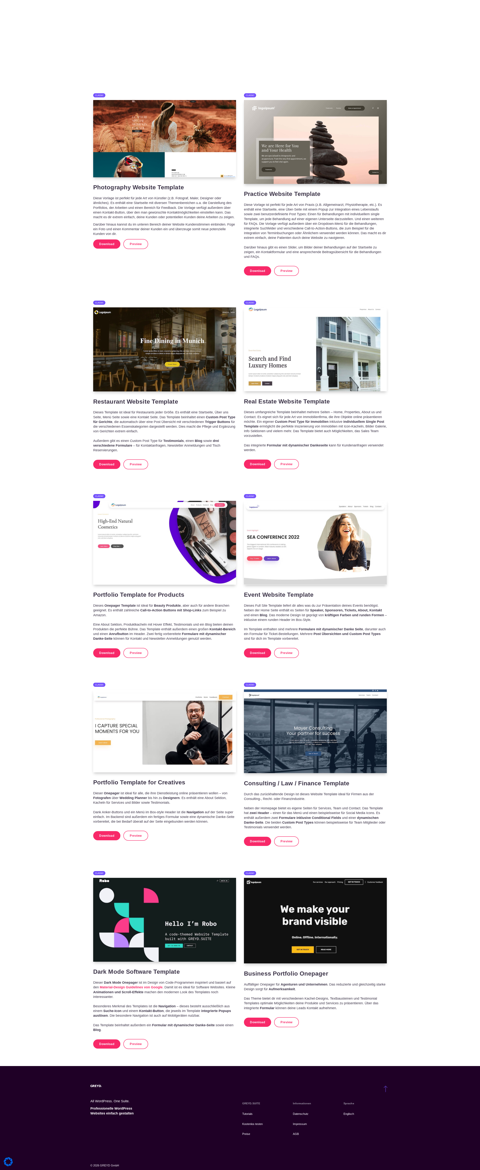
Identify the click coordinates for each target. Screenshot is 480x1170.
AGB (296, 1133)
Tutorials (247, 1113)
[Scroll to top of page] (384, 1089)
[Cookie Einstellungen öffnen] (8, 1165)
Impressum (300, 1124)
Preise (246, 1133)
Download (106, 244)
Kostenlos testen (252, 1124)
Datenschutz (300, 1113)
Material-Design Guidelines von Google (131, 987)
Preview (136, 244)
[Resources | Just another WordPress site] (104, 9)
